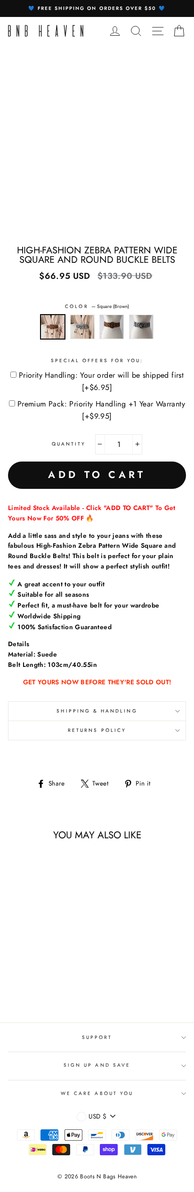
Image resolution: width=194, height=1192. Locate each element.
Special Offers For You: (97, 360)
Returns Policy (97, 730)
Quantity (69, 443)
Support (97, 1037)
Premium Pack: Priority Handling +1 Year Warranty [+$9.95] (101, 410)
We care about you (97, 1093)
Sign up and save (97, 1065)
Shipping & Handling (97, 710)
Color (97, 306)
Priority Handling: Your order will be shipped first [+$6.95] (101, 381)
